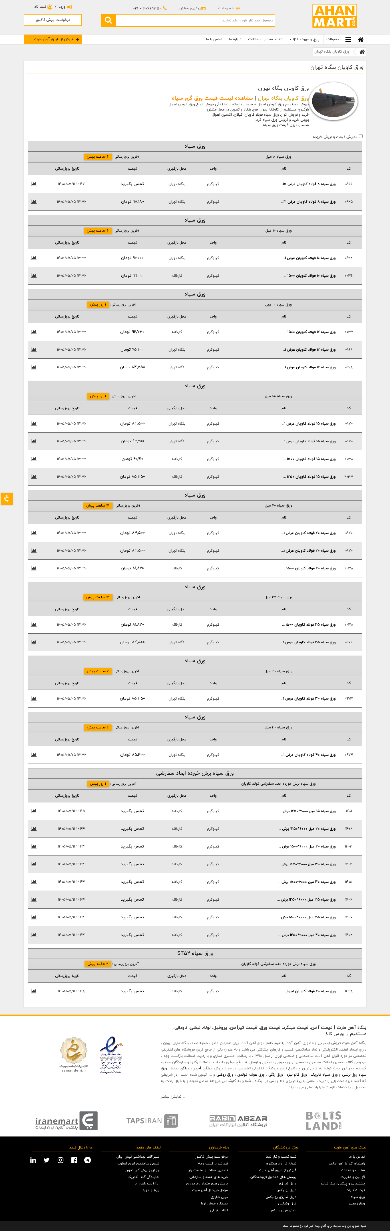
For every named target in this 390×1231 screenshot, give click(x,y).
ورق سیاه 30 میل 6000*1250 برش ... (307, 864)
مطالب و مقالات (353, 1170)
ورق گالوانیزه (297, 1074)
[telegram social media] (88, 1159)
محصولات (334, 39)
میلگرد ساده (180, 1068)
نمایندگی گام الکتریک (143, 1177)
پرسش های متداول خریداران (207, 1183)
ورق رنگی (275, 1074)
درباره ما (235, 39)
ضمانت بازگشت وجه (213, 1163)
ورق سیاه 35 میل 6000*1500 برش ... (306, 917)
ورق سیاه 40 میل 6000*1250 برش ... (307, 935)
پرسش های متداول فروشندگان (273, 1177)
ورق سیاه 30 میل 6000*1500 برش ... (307, 882)
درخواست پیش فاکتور (53, 20)
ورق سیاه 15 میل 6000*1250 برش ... (307, 811)
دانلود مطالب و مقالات (265, 39)
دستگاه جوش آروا (214, 1203)
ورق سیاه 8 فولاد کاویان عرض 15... (308, 184)
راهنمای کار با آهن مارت (347, 1163)
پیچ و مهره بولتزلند (304, 39)
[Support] (6, 499)
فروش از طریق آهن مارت (53, 39)
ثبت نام (40, 6)
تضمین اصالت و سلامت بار (208, 1170)
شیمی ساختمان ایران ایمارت (138, 1163)
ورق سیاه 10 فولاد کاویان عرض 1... (309, 258)
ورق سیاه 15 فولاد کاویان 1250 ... (309, 476)
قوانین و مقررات (353, 1177)
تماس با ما (214, 39)
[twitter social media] (47, 1159)
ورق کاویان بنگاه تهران (331, 51)
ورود (62, 6)
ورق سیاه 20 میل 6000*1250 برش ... (307, 829)
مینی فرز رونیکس (283, 1210)
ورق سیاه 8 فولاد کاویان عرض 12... (308, 201)
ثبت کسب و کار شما (281, 1156)
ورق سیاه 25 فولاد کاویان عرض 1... (308, 642)
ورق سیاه (358, 1197)
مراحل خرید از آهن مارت (210, 1190)
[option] (66, 1121)
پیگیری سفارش (189, 8)
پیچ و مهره (151, 1190)
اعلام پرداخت (226, 8)
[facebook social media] (75, 1159)
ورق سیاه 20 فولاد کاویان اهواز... (310, 991)
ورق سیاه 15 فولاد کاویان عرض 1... (309, 423)
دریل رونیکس (286, 1190)
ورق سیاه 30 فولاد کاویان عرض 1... (308, 698)
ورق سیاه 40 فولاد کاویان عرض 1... (308, 755)
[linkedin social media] (33, 1159)
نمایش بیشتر (171, 1096)
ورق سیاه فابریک (324, 1074)
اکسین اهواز (222, 114)
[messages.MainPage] (362, 51)
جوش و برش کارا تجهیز (142, 1170)
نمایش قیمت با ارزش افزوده (335, 137)
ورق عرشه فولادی (251, 1074)
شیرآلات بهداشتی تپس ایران (137, 1156)
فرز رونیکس (287, 1203)
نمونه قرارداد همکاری (281, 1163)
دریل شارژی (287, 1183)
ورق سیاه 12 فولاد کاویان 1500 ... (310, 332)
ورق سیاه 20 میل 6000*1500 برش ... (307, 846)
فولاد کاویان (254, 114)
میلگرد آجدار (202, 1068)
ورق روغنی (225, 1074)
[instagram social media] (61, 1159)
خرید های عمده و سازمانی (209, 1177)
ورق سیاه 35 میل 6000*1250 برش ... (306, 899)
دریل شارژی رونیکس (281, 1197)
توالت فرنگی (219, 1210)
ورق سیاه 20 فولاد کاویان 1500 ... (309, 568)
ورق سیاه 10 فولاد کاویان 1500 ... (310, 275)
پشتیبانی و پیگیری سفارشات (343, 1183)
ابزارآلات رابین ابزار (145, 1183)
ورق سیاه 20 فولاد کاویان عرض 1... (308, 533)
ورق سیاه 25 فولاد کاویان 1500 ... (309, 624)
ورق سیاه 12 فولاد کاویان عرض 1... (309, 349)
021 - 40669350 (147, 8)
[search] (108, 20)
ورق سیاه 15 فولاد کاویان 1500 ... (309, 459)
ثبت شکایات (355, 1190)
